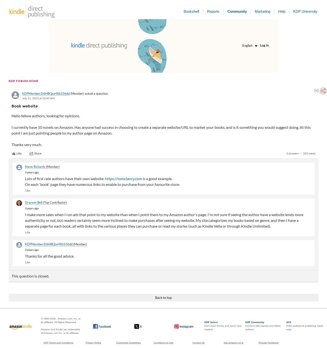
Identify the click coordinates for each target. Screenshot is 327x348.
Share (37, 153)
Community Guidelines (128, 342)
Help (281, 11)
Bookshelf (191, 11)
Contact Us (198, 342)
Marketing (262, 11)
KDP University (305, 11)
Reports (213, 11)
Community (237, 11)
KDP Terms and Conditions (58, 342)
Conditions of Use (163, 342)
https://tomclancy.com (123, 178)
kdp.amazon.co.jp (233, 342)
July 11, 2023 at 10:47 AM (38, 98)
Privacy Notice (93, 342)
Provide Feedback (269, 342)
